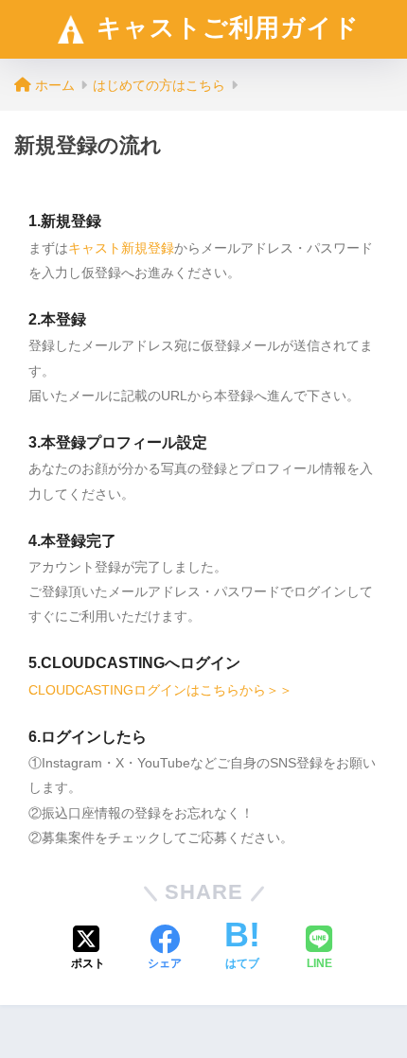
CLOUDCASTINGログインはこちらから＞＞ (160, 689)
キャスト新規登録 (121, 248)
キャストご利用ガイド (224, 27)
